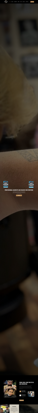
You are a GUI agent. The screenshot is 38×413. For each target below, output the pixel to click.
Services (18, 1)
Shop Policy (27, 1)
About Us (12, 1)
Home (10, 1)
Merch (21, 1)
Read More (14, 412)
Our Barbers (15, 1)
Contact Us (24, 1)
